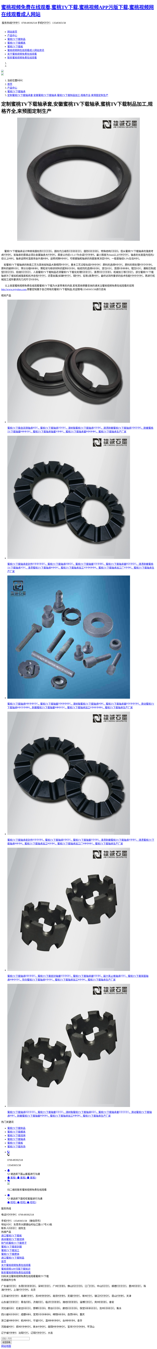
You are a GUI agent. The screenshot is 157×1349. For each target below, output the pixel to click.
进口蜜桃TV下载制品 (12, 1257)
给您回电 (6, 1342)
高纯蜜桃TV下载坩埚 (12, 1239)
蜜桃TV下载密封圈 (11, 1246)
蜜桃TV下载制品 (16, 39)
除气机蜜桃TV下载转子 (14, 1243)
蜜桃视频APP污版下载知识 (15, 1269)
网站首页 (12, 31)
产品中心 (12, 35)
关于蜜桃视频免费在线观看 (22, 54)
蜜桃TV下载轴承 (16, 91)
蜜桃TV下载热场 (16, 1146)
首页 (9, 84)
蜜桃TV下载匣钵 (10, 1254)
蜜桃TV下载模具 (16, 43)
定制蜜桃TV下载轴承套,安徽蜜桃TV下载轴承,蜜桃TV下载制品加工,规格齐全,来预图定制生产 (57, 95)
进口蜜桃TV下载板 (11, 1235)
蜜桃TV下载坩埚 (16, 1135)
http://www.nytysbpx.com (13, 289)
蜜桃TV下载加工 (10, 1250)
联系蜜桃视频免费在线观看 (22, 57)
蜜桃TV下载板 (15, 46)
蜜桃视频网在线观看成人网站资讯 (25, 50)
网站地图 (6, 1346)
